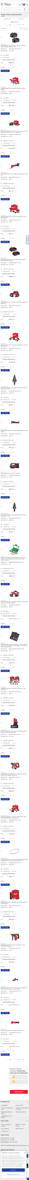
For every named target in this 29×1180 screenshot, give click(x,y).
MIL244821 (3, 901)
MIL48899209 (4, 513)
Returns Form (19, 1128)
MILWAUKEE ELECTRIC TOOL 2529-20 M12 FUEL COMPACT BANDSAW (14, 303)
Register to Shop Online (20, 1125)
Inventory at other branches (9, 59)
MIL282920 (3, 600)
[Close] (24, 1152)
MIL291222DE (4, 815)
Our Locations (5, 1128)
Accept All (13, 1170)
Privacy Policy (19, 1105)
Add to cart (5, 70)
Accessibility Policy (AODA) (6, 1116)
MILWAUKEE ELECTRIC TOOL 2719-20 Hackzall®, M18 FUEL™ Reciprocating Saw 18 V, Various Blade (14, 988)
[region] (13, 1165)
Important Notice (20, 1112)
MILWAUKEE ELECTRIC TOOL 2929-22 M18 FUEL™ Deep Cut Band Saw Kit (14, 345)
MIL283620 (3, 1029)
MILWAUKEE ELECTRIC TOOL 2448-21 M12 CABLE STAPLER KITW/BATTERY (14, 903)
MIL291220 (3, 943)
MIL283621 (3, 172)
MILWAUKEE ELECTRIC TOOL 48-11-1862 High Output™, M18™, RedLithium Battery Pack (13, 46)
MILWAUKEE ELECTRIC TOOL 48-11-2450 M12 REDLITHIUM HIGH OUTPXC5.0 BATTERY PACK (14, 731)
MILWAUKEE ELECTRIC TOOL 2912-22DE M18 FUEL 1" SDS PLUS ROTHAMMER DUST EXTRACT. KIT (13, 817)
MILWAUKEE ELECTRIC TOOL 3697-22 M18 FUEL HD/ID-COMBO (13, 89)
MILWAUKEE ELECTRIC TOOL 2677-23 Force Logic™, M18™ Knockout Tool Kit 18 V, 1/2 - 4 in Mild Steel (14, 132)
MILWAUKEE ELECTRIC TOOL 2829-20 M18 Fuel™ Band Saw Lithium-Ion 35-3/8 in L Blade (14, 602)
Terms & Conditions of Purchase (22, 1108)
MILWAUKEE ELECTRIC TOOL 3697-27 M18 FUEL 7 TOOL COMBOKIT (13, 689)
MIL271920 (3, 986)
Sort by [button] (21, 19)
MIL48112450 (4, 729)
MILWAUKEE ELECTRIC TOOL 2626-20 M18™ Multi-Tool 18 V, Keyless (14, 431)
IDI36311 (3, 643)
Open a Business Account (6, 1125)
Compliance (4, 1105)
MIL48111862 (4, 44)
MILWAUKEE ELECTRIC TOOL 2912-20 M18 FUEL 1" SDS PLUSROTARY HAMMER (13, 945)
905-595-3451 (14, 1142)
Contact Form (5, 1131)
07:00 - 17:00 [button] (24, 3)
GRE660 (3, 556)
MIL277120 (3, 472)
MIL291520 (3, 772)
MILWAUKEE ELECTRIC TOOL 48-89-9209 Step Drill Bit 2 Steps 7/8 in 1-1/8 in (13, 515)
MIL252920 (3, 301)
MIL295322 (3, 215)
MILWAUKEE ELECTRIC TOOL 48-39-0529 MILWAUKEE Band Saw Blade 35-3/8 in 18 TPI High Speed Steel (14, 860)
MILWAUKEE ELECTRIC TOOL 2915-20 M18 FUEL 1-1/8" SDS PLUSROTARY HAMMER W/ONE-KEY (14, 774)
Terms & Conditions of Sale (7, 1108)
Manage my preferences (13, 1174)
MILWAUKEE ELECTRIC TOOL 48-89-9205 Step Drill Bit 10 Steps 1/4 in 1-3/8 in (14, 388)
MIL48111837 (4, 258)
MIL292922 (3, 343)
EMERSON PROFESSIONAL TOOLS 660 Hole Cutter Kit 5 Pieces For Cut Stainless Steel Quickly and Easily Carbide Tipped (13, 559)
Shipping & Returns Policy (6, 1112)
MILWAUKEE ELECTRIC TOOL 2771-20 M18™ (10, 473)
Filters (7, 19)
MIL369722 (3, 87)
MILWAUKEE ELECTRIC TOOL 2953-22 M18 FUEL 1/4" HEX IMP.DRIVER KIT (13, 217)
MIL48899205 (4, 386)
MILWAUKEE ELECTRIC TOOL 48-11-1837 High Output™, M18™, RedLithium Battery (13, 260)
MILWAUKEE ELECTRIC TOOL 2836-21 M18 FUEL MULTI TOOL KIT (14, 174)
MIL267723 (3, 129)
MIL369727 (3, 687)
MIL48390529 (4, 858)
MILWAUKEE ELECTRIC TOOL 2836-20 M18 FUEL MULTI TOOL (14, 1030)
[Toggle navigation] (2, 4)
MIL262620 (3, 429)
